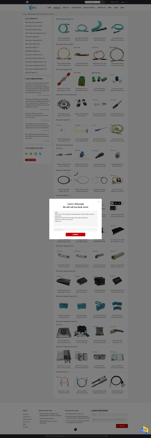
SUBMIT (75, 234)
